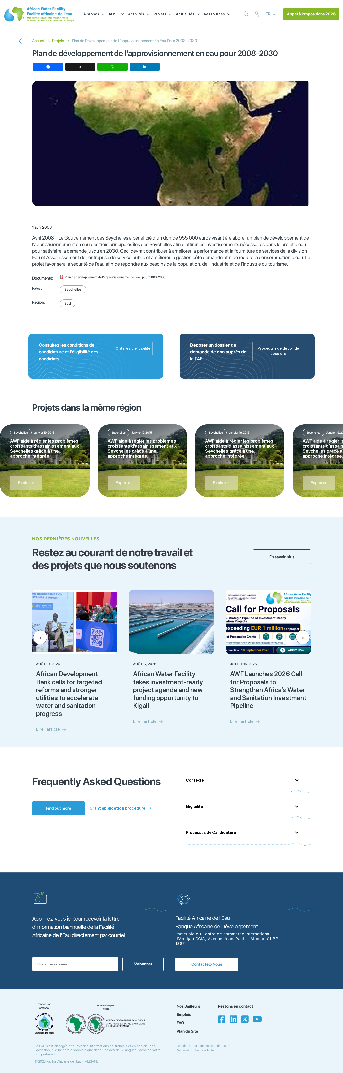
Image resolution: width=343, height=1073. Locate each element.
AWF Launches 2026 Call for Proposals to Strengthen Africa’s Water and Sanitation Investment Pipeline (268, 689)
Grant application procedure (117, 808)
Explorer (26, 482)
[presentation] (40, 637)
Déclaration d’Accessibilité (195, 1050)
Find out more (58, 808)
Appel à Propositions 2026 (311, 14)
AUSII (114, 14)
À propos (91, 14)
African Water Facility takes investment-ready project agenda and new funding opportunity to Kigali (168, 689)
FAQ (180, 1022)
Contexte (195, 780)
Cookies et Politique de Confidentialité (203, 1046)
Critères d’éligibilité (133, 348)
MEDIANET (92, 1061)
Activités (136, 14)
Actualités (185, 14)
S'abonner (143, 964)
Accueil (38, 40)
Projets (160, 14)
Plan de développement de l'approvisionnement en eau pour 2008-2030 (115, 277)
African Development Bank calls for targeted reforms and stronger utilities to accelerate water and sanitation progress (69, 693)
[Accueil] (39, 14)
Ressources (214, 14)
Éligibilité (194, 806)
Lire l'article (48, 729)
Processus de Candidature (211, 832)
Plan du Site (187, 1031)
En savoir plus (281, 556)
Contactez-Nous (206, 964)
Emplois (184, 1014)
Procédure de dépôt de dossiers (278, 351)
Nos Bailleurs (188, 1006)
